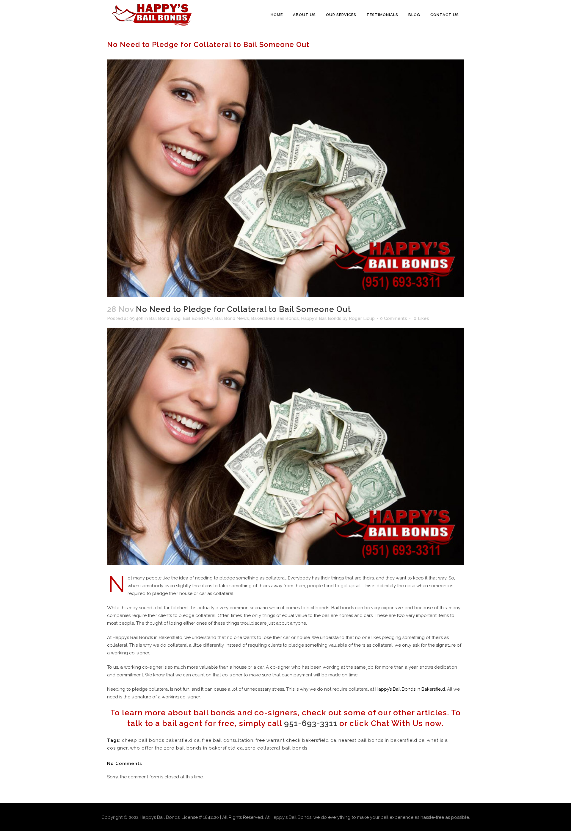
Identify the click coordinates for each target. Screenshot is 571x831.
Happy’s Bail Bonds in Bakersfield (410, 689)
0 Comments (393, 318)
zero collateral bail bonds (276, 748)
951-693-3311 (310, 723)
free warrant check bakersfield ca (295, 740)
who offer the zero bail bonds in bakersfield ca (186, 748)
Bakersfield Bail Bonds (275, 318)
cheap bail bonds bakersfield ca (161, 740)
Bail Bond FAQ (198, 318)
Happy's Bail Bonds (321, 318)
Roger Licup (362, 318)
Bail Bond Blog (165, 318)
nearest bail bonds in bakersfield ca (381, 740)
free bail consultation (227, 740)
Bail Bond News (232, 318)
